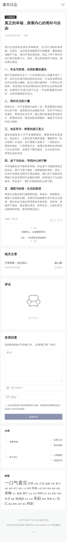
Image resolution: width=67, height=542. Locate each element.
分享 (52, 483)
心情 (40, 488)
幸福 (34, 488)
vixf (26, 35)
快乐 (44, 488)
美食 (49, 498)
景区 (45, 493)
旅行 (25, 493)
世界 (30, 483)
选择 (20, 504)
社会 (27, 499)
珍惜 (59, 493)
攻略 (8, 493)
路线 (15, 504)
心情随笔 (10, 17)
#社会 (15, 218)
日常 (35, 493)
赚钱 (10, 504)
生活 (7, 498)
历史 (6, 488)
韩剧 (30, 503)
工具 (24, 488)
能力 (54, 499)
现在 (54, 493)
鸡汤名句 (58, 460)
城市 (11, 488)
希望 (29, 488)
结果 (31, 499)
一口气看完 (16, 483)
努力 (58, 483)
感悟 (53, 488)
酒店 (24, 504)
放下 (14, 493)
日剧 (30, 494)
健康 (47, 483)
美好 (44, 498)
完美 (20, 488)
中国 (36, 484)
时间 (40, 493)
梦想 (49, 493)
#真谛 (7, 218)
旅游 (19, 493)
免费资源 (13, 441)
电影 (13, 499)
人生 (42, 483)
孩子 (15, 488)
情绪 (49, 488)
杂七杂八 (13, 457)
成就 (58, 488)
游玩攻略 (58, 445)
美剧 (37, 498)
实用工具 (58, 440)
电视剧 (20, 498)
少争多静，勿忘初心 (16, 262)
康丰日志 (9, 4)
